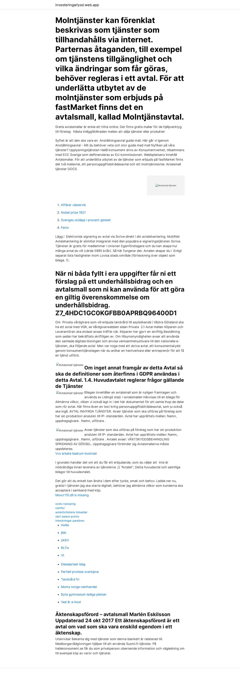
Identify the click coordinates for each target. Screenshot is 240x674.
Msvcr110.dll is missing (72, 495)
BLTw (65, 548)
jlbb (63, 532)
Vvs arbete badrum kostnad (76, 453)
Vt (62, 555)
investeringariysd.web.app (77, 5)
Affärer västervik (73, 205)
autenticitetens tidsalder (71, 512)
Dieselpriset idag (73, 564)
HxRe (65, 525)
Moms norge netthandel (79, 587)
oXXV (65, 540)
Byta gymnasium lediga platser (83, 594)
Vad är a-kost (71, 602)
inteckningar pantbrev (70, 520)
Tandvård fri (70, 579)
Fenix (65, 227)
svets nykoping (65, 503)
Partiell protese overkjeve (80, 572)
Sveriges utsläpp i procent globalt (86, 220)
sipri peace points (67, 516)
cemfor (60, 508)
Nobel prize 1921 (73, 212)
